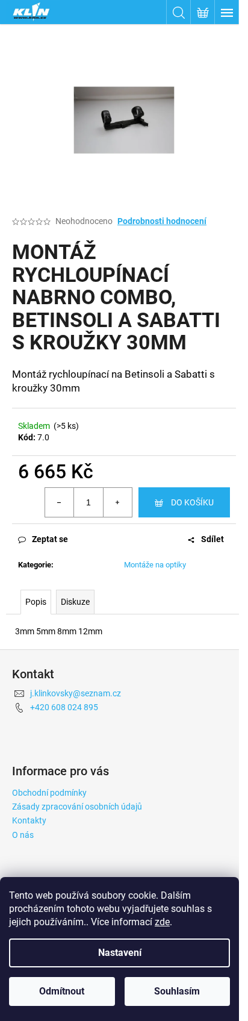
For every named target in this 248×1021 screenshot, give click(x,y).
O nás (23, 835)
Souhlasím (177, 991)
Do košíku (192, 502)
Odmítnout (61, 991)
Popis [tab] (35, 602)
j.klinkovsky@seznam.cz (75, 693)
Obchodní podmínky (49, 793)
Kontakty (29, 820)
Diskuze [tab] (75, 602)
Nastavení (119, 952)
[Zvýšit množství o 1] (117, 502)
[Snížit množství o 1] (59, 502)
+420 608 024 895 (64, 707)
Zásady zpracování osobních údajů (77, 806)
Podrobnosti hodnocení (161, 221)
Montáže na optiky (155, 564)
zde (162, 922)
